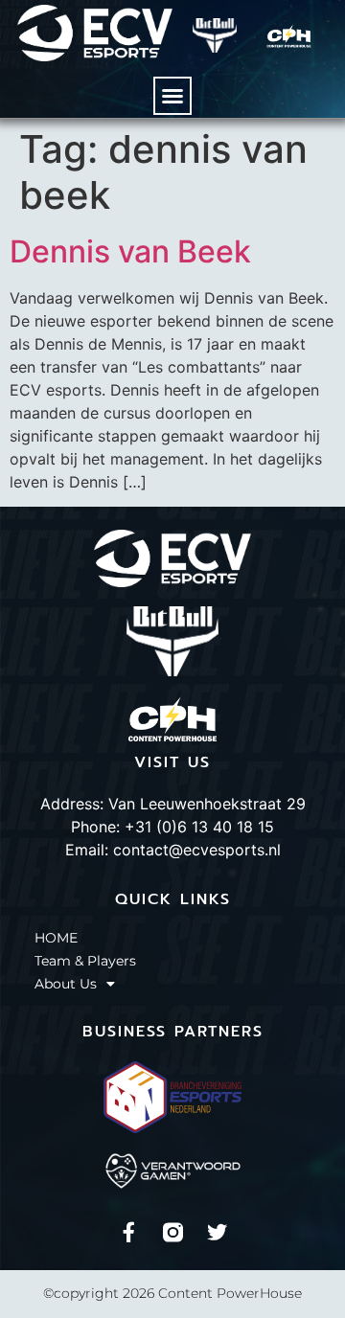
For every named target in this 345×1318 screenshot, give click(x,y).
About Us (65, 983)
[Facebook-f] (129, 1232)
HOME (56, 937)
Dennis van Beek (130, 251)
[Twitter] (217, 1232)
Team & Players (85, 960)
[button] (172, 96)
